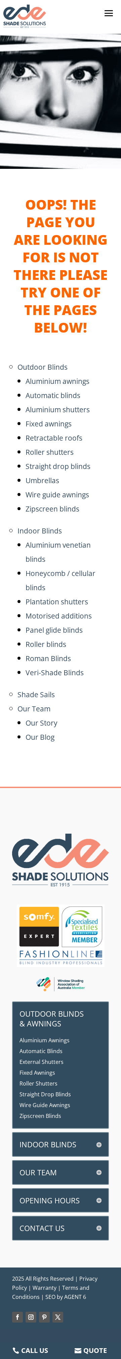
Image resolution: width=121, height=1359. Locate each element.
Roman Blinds (48, 658)
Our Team (33, 708)
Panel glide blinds (54, 630)
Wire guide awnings (57, 494)
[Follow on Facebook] (17, 1317)
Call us (34, 1350)
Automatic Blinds (41, 1051)
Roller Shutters (38, 1083)
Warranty (44, 1287)
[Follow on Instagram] (31, 1317)
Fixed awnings (49, 423)
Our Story (41, 723)
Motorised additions (59, 616)
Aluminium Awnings (44, 1040)
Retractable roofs (54, 438)
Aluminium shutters (58, 409)
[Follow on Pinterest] (44, 1317)
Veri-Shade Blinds (55, 672)
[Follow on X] (57, 1317)
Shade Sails (36, 694)
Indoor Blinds (39, 530)
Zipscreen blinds (52, 509)
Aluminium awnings (57, 381)
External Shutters (41, 1062)
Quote (95, 1350)
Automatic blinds (53, 395)
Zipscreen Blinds (40, 1116)
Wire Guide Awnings (44, 1105)
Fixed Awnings (37, 1072)
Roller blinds (46, 644)
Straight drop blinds (58, 466)
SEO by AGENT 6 (65, 1297)
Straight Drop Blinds (45, 1094)
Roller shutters (50, 452)
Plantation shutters (57, 601)
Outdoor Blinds (42, 367)
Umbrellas (42, 480)
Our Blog (40, 737)
